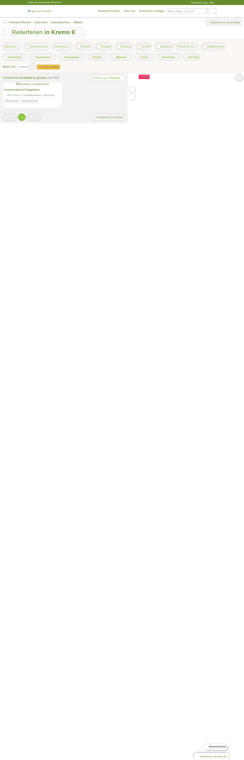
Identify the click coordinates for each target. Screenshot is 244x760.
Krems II (23, 66)
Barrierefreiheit (217, 746)
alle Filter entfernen (50, 67)
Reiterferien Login (199, 2)
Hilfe (211, 2)
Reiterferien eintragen (152, 11)
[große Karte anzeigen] (132, 89)
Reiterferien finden (109, 11)
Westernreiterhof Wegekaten (22, 89)
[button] (10, 117)
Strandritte (166, 46)
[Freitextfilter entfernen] (207, 11)
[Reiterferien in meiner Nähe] (132, 97)
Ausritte (146, 46)
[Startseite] (4, 22)
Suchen (213, 11)
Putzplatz (126, 46)
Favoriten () (213, 756)
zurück (145, 77)
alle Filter (193, 57)
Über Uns (129, 11)
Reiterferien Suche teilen (109, 117)
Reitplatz (106, 46)
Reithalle (86, 46)
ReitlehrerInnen (216, 46)
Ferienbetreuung (39, 46)
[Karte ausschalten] (239, 77)
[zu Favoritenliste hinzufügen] (7, 86)
